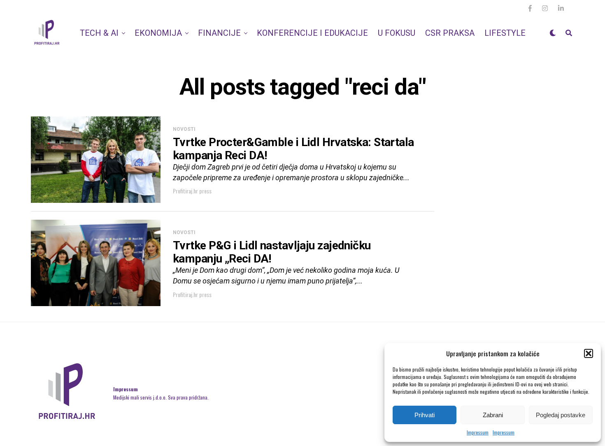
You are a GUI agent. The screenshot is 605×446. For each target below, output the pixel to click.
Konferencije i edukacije (312, 33)
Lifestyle (505, 33)
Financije (219, 33)
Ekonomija (158, 33)
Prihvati (424, 414)
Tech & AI (99, 33)
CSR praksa (450, 33)
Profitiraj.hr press (192, 190)
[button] (588, 353)
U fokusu (396, 33)
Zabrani (493, 414)
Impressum (478, 432)
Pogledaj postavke (560, 414)
